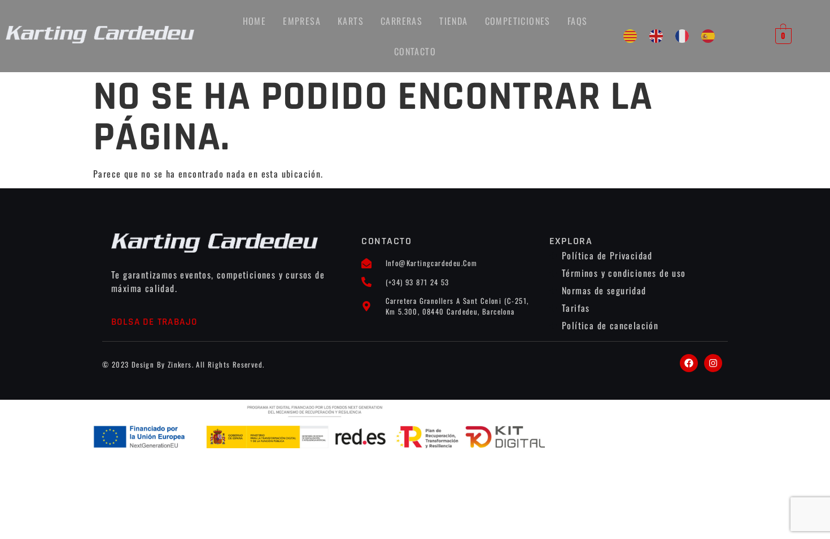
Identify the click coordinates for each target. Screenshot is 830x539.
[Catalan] (630, 36)
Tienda (453, 21)
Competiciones (518, 21)
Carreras (401, 21)
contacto (415, 51)
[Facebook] (689, 363)
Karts (351, 21)
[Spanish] (708, 36)
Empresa (302, 21)
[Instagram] (713, 363)
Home (255, 21)
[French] (682, 36)
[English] (656, 36)
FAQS (577, 21)
